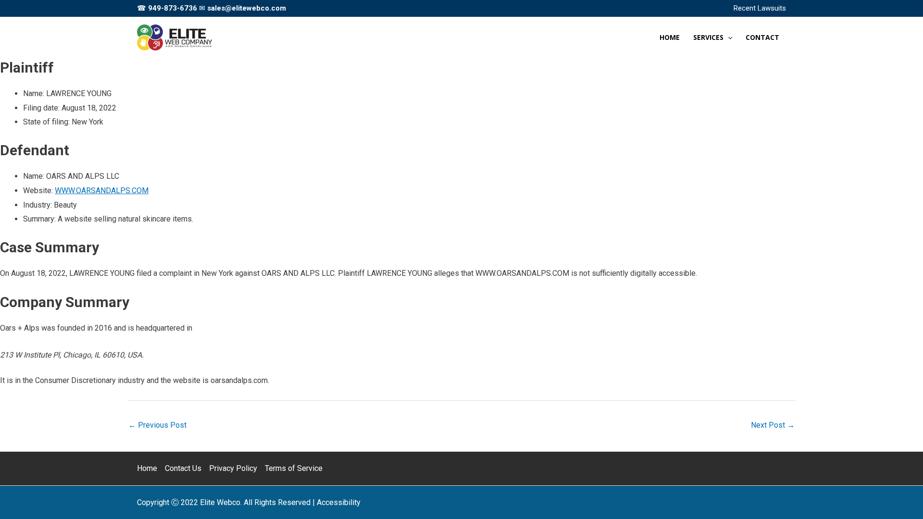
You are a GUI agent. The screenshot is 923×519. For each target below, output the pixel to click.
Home (147, 468)
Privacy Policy (233, 468)
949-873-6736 (172, 8)
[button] (727, 37)
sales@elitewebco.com (246, 8)
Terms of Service (294, 468)
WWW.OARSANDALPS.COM (102, 190)
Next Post (773, 425)
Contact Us (183, 468)
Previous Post (157, 425)
